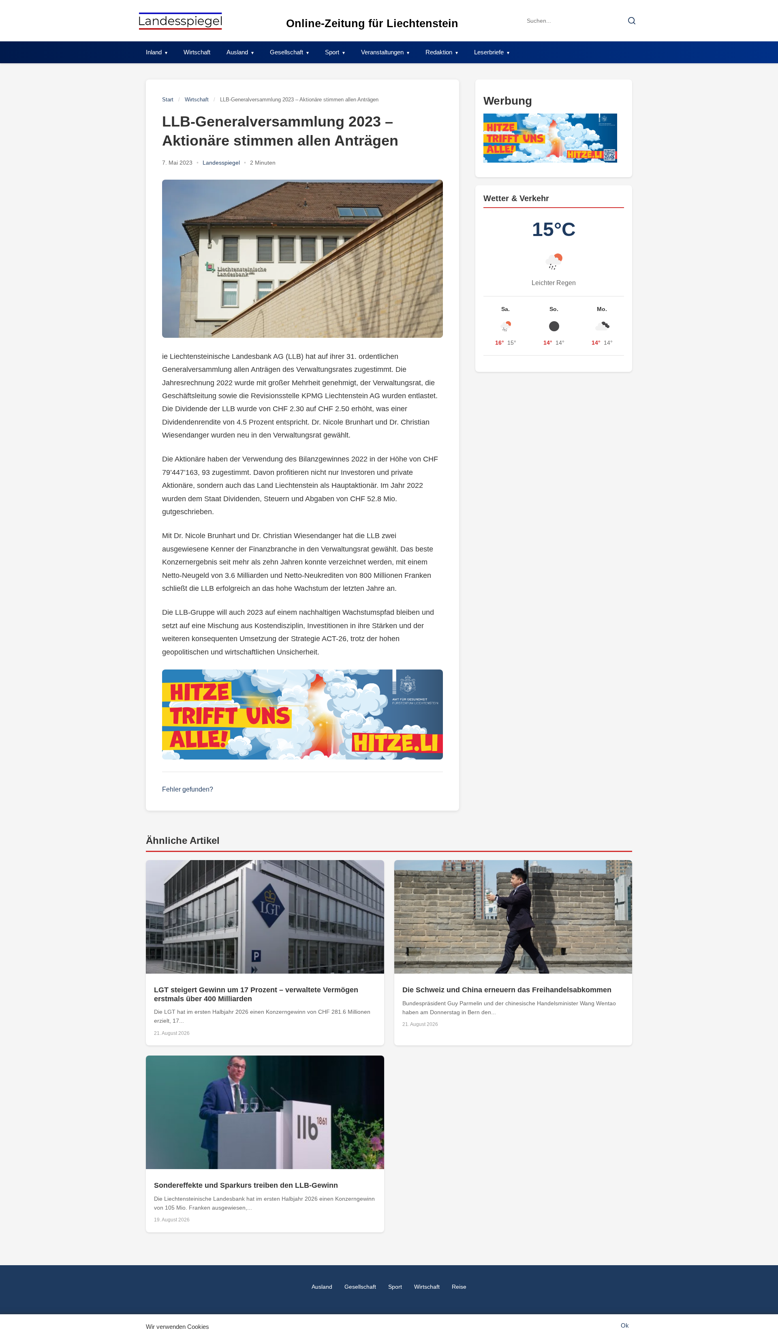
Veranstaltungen (382, 52)
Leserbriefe (489, 52)
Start (167, 100)
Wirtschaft (197, 52)
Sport (332, 52)
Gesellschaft (286, 52)
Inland (154, 52)
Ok (625, 1325)
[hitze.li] (302, 715)
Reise (459, 1286)
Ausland (237, 52)
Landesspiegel (221, 162)
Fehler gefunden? (187, 789)
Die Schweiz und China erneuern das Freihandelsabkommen (506, 990)
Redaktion (438, 52)
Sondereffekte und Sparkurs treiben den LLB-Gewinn (246, 1185)
